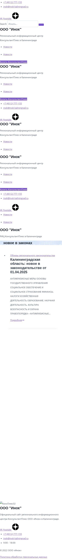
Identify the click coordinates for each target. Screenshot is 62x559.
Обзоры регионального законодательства (32, 255)
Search (3, 23)
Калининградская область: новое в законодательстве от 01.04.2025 (28, 266)
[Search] (41, 25)
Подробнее (17, 320)
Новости (7, 46)
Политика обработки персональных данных (23, 556)
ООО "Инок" (10, 29)
